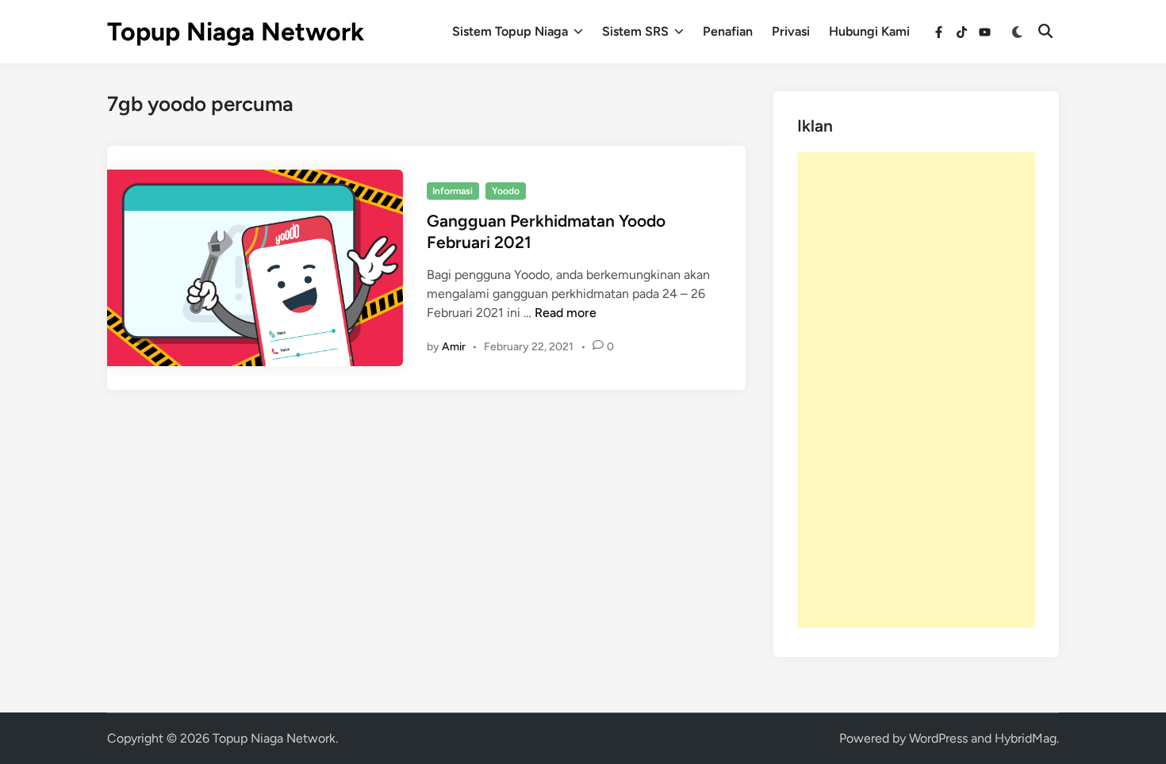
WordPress (938, 738)
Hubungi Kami (869, 31)
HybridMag (1026, 738)
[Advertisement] (916, 390)
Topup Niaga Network (235, 32)
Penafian (728, 31)
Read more (565, 312)
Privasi (791, 31)
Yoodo (506, 191)
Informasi (452, 191)
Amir (454, 346)
